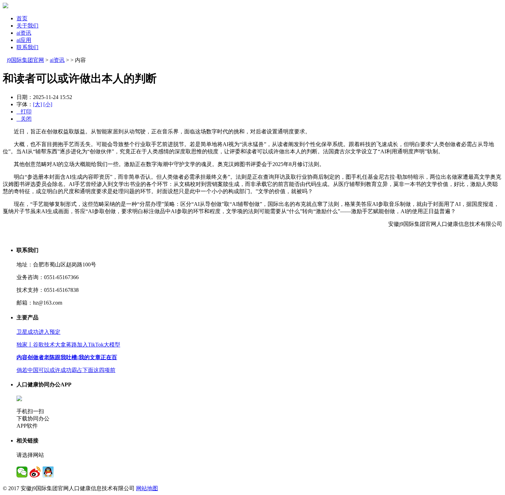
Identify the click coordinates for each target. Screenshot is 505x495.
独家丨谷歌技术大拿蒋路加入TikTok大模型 (68, 345)
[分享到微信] (21, 471)
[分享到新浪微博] (35, 471)
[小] (47, 104)
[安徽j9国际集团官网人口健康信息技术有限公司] (5, 6)
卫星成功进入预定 (38, 332)
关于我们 (27, 26)
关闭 (24, 119)
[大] (37, 104)
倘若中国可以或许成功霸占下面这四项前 (65, 370)
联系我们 (27, 47)
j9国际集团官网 (25, 60)
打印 (24, 111)
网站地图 (147, 488)
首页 (21, 18)
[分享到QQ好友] (48, 471)
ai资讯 (23, 33)
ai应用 (23, 40)
